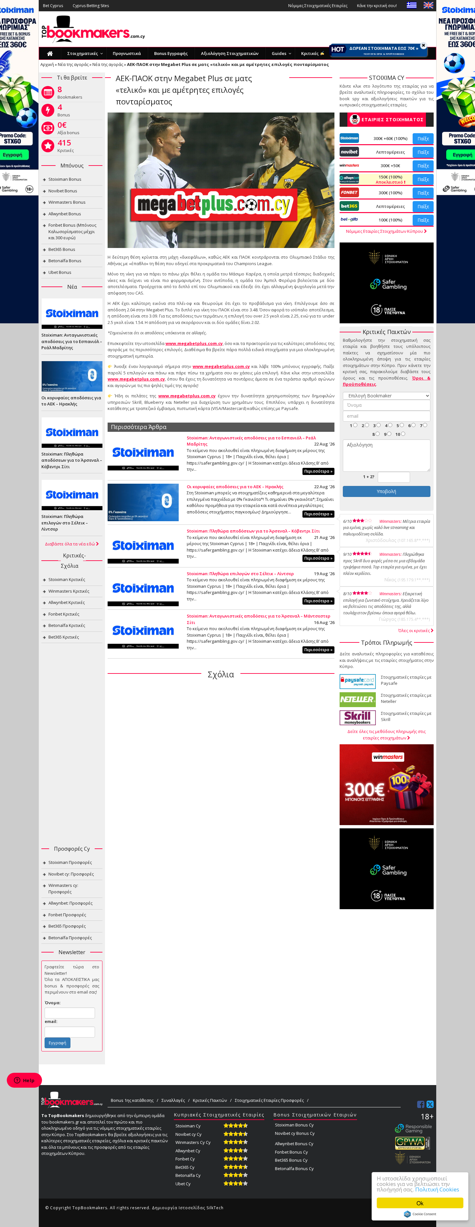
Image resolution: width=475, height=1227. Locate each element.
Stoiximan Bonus (64, 179)
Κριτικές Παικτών (210, 1100)
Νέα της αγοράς (73, 64)
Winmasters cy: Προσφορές (63, 888)
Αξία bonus (68, 129)
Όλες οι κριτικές (414, 630)
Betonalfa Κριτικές (66, 625)
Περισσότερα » (318, 471)
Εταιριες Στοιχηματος (393, 119)
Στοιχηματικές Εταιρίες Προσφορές (269, 1100)
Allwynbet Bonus (64, 214)
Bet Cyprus (53, 5)
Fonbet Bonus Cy (291, 1152)
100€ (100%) (390, 220)
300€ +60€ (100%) (390, 138)
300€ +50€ (390, 165)
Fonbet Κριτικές (63, 614)
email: (51, 1021)
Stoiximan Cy (188, 1126)
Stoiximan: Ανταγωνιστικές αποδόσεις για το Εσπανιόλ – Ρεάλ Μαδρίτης (71, 341)
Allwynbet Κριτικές (66, 602)
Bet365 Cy (185, 1167)
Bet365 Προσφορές (67, 926)
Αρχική (47, 64)
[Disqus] (221, 767)
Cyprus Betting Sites (91, 5)
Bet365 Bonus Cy (291, 1160)
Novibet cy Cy (188, 1134)
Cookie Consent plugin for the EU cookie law (420, 1214)
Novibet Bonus (62, 191)
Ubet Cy (183, 1184)
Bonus (64, 111)
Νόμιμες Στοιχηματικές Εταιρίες (317, 5)
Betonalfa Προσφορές (70, 938)
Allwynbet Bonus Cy (294, 1143)
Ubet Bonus (59, 272)
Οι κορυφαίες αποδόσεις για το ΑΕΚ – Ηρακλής (235, 487)
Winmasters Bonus (67, 202)
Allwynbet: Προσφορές (70, 903)
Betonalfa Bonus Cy (294, 1168)
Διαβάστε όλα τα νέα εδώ (70, 544)
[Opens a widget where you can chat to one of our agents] (24, 1081)
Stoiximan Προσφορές (70, 862)
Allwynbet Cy (187, 1151)
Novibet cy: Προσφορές (71, 874)
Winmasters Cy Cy (193, 1142)
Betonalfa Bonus (64, 261)
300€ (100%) (390, 193)
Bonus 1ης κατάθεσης (132, 1100)
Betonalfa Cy (188, 1175)
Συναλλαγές (173, 1100)
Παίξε (423, 138)
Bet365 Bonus (61, 249)
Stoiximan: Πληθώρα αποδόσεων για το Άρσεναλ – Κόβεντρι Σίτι (253, 531)
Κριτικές (66, 147)
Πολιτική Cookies (437, 1189)
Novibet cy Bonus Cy (295, 1133)
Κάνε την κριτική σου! (377, 5)
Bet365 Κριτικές (63, 637)
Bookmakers (70, 94)
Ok (420, 1203)
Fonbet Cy (185, 1159)
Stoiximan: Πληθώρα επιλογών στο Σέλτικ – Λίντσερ (240, 573)
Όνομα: (53, 1003)
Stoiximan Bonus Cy (294, 1125)
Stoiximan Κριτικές (66, 579)
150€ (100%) (390, 179)
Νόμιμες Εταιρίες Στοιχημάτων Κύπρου (385, 231)
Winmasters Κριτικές (68, 591)
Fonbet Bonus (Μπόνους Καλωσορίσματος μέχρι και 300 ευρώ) (72, 231)
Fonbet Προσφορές (67, 915)
